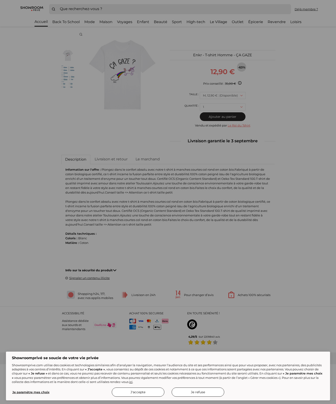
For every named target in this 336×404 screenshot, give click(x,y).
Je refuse (198, 392)
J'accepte (138, 392)
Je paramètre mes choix (30, 392)
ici (131, 382)
